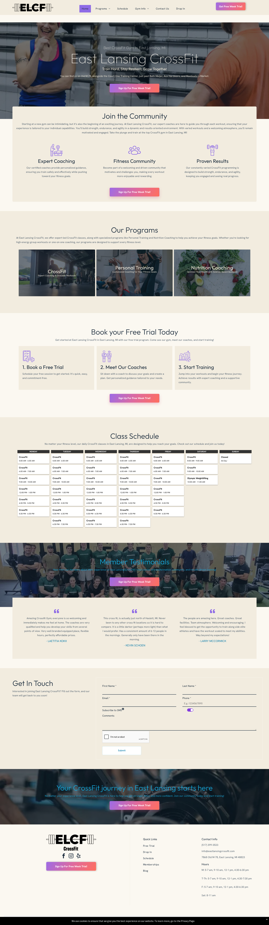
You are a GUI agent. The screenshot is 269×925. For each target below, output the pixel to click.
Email (106, 698)
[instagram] (71, 856)
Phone (186, 698)
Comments (108, 715)
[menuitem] (86, 8)
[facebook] (63, 856)
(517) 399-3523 (210, 845)
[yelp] (78, 856)
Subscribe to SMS (112, 710)
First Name (109, 686)
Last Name (189, 686)
